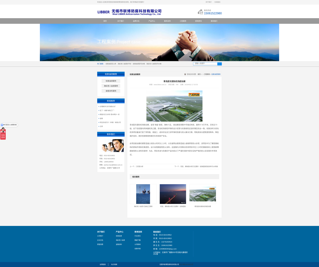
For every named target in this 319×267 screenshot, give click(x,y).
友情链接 (103, 264)
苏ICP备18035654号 (186, 264)
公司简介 (100, 236)
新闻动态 (138, 232)
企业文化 (100, 240)
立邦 (101, 126)
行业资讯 (138, 236)
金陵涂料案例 (111, 91)
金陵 (101, 118)
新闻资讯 (198, 21)
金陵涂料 (119, 244)
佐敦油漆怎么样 (111, 64)
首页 (105, 21)
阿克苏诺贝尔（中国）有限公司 (110, 122)
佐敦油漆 (119, 236)
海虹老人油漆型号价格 (153, 64)
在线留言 (217, 2)
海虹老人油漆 (120, 240)
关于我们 (209, 2)
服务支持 (167, 21)
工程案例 (183, 21)
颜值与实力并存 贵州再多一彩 (110, 114)
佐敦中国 (138, 249)
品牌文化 (136, 21)
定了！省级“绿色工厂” (107, 110)
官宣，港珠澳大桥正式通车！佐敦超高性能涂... (173, 207)
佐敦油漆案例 (111, 81)
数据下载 (138, 240)
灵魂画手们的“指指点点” (108, 106)
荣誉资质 (100, 244)
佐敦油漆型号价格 (139, 64)
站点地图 (114, 264)
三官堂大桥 (139, 166)
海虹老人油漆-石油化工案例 (143, 206)
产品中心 (152, 21)
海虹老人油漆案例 (111, 86)
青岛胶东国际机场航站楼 (203, 206)
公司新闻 (138, 244)
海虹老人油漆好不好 (124, 64)
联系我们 (214, 21)
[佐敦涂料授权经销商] (131, 15)
